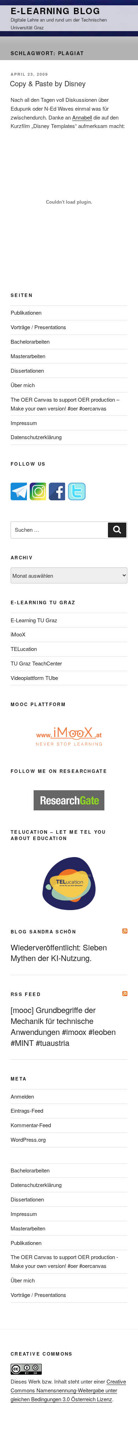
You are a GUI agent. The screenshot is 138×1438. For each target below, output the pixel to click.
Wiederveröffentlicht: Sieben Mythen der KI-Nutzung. (59, 952)
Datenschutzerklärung (36, 437)
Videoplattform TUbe (34, 677)
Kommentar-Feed (31, 1125)
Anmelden (22, 1096)
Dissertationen (27, 370)
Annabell (82, 117)
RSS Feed (26, 994)
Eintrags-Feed (27, 1110)
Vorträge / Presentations (38, 327)
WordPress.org (28, 1139)
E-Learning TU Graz (34, 620)
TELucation (24, 648)
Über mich (23, 385)
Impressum (24, 422)
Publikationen (26, 312)
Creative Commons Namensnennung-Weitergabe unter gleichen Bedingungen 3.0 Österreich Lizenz (68, 1390)
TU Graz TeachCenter (36, 663)
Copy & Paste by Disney (48, 83)
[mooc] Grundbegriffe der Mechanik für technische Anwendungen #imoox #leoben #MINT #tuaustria (63, 1026)
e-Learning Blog (55, 11)
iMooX (18, 634)
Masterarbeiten (28, 356)
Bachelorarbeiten (30, 341)
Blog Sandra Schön (43, 931)
